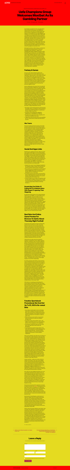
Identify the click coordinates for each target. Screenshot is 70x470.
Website (25, 454)
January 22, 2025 (34, 22)
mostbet (35, 386)
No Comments (41, 22)
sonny (29, 22)
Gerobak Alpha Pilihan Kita (58, 2)
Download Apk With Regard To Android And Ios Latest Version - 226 (35, 8)
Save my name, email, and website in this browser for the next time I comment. (34, 458)
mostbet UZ (29, 424)
